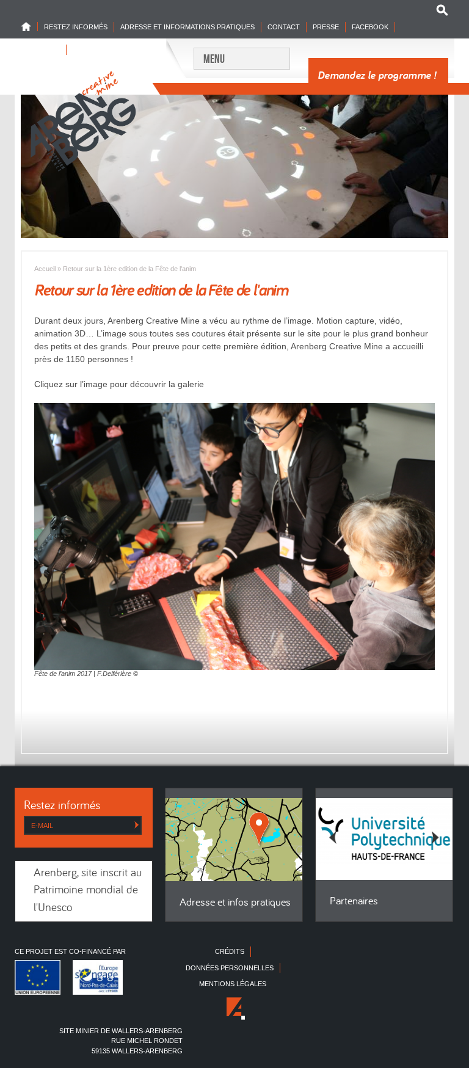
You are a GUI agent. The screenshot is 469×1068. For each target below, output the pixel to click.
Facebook (370, 27)
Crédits (229, 951)
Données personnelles (230, 968)
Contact (283, 27)
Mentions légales (232, 983)
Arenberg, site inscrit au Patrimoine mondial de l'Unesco (88, 891)
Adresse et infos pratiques (235, 902)
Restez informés (75, 27)
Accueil (45, 268)
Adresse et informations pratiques (187, 27)
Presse (326, 27)
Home (29, 26)
